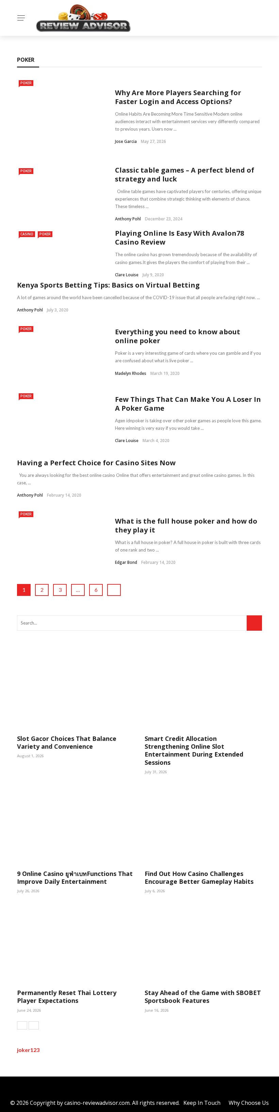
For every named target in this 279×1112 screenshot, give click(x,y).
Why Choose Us (249, 1103)
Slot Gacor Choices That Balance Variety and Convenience (66, 742)
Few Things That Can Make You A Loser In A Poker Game (188, 404)
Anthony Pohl (128, 219)
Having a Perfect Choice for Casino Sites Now (96, 462)
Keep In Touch (201, 1103)
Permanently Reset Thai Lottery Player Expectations (66, 997)
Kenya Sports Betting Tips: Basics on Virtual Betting (108, 285)
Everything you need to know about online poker (177, 336)
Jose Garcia (126, 141)
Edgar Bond (126, 562)
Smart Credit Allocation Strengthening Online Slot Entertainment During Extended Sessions (194, 750)
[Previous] (22, 1025)
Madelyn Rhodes (130, 373)
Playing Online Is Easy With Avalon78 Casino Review (179, 238)
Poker (26, 83)
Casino (26, 234)
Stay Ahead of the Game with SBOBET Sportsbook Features (203, 997)
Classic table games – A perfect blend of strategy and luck (184, 174)
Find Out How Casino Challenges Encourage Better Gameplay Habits (199, 877)
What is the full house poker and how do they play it (186, 525)
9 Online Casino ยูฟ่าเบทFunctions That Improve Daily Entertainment (75, 877)
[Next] (34, 1025)
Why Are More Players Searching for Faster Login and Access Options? (178, 97)
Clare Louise (126, 275)
